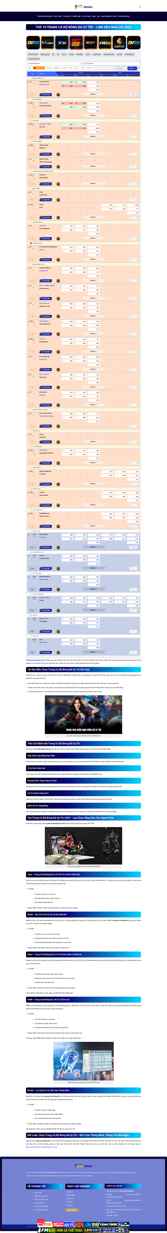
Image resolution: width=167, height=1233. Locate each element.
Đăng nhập (71, 1195)
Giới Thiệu (38, 1193)
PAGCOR (91, 761)
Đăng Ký (70, 1192)
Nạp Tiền (70, 1199)
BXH (98, 16)
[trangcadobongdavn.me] (83, 7)
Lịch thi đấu (86, 16)
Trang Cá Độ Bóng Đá (45, 16)
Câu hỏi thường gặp (41, 1210)
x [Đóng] (41, 1221)
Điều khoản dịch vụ (41, 1196)
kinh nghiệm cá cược (108, 16)
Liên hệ (69, 1205)
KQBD (94, 16)
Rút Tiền (70, 1202)
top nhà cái (67, 16)
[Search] (140, 7)
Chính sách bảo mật (41, 1199)
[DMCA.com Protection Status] (71, 1210)
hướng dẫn (77, 16)
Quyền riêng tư (40, 1203)
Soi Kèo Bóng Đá (123, 16)
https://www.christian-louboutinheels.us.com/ (41, 1147)
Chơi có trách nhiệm (41, 1206)
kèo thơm (57, 16)
